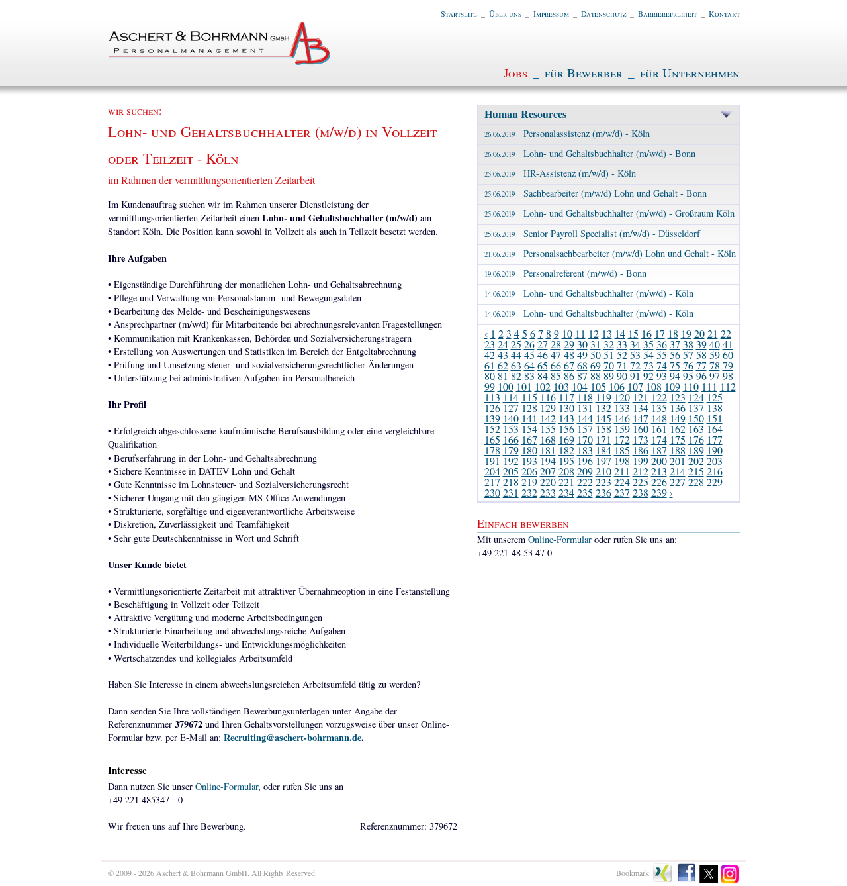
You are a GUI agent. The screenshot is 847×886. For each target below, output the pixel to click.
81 (503, 376)
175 (678, 439)
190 (715, 450)
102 (543, 386)
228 (696, 482)
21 (712, 333)
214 (678, 471)
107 (635, 386)
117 (566, 397)
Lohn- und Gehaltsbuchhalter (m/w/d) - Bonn (589, 153)
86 (569, 376)
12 (593, 333)
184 (603, 450)
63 (516, 365)
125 (715, 397)
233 (548, 492)
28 (556, 344)
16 (646, 333)
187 (659, 450)
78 (714, 365)
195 (566, 461)
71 (622, 365)
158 (603, 429)
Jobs (515, 72)
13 (607, 333)
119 (603, 397)
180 (529, 450)
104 (580, 386)
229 (715, 482)
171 (603, 439)
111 (709, 386)
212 (640, 471)
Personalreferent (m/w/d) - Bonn (565, 273)
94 (675, 376)
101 (524, 386)
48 (569, 355)
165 (492, 439)
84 (542, 376)
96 (701, 376)
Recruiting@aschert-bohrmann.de (292, 737)
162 (678, 429)
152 (492, 429)
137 (696, 408)
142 (548, 418)
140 (511, 418)
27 (542, 344)
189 (696, 450)
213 (659, 471)
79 (728, 365)
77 (701, 365)
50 (595, 355)
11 (580, 333)
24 (503, 344)
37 (675, 344)
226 (659, 482)
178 (492, 450)
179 (511, 450)
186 (640, 450)
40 (714, 344)
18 (673, 333)
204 (492, 471)
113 (492, 397)
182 (566, 450)
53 (635, 355)
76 (688, 365)
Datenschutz (603, 13)
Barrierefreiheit (667, 13)
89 (608, 376)
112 (728, 386)
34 (635, 344)
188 (678, 450)
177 (715, 439)
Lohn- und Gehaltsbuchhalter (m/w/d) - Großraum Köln (609, 213)
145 (603, 418)
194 (548, 461)
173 (640, 439)
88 (595, 376)
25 (516, 344)
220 (548, 482)
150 (696, 418)
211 (622, 471)
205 (511, 471)
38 (688, 344)
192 (511, 461)
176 (696, 439)
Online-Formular (226, 786)
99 (489, 386)
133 (622, 408)
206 (529, 471)
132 (603, 408)
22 (726, 333)
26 (529, 344)
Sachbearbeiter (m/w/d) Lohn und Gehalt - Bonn (595, 193)
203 (715, 461)
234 (566, 492)
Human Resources (525, 113)
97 (714, 376)
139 (492, 418)
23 (489, 344)
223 (603, 482)
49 (582, 355)
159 (622, 429)
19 (686, 333)
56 (675, 355)
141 (529, 418)
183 (585, 450)
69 (595, 365)
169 (566, 439)
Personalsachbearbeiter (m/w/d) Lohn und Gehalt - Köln (610, 253)
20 (699, 333)
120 (622, 397)
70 (608, 365)
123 (678, 397)
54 (648, 355)
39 (701, 344)
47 (556, 355)
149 (678, 418)
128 (529, 408)
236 (603, 492)
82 (516, 376)
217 (492, 482)
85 (556, 376)
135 (659, 408)
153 (511, 429)
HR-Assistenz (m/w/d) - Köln (560, 173)
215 (696, 471)
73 (648, 365)
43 (503, 355)
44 (516, 355)
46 (542, 355)
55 (661, 355)
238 (640, 492)
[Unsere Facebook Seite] (686, 880)
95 (688, 376)
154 (529, 429)
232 (529, 492)
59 (714, 355)
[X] (709, 880)
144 (585, 418)
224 (622, 482)
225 (640, 482)
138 (715, 408)
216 (715, 471)
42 (489, 355)
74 (661, 365)
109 (672, 386)
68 (582, 365)
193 (529, 461)
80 (489, 376)
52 (622, 355)
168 (548, 439)
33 (622, 344)
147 (640, 418)
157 (585, 429)
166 (511, 439)
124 (696, 397)
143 (566, 418)
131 (585, 408)
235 (585, 492)
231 (511, 492)
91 (635, 376)
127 (511, 408)
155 (548, 429)
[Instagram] (730, 880)
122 (659, 397)
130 (566, 408)
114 (511, 397)
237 (622, 492)
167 (529, 439)
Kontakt (724, 13)
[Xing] (663, 880)
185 (622, 450)
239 (659, 492)
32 (608, 344)
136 (678, 408)
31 (595, 344)
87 (582, 376)
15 (633, 333)
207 (548, 471)
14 (620, 333)
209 (585, 471)
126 (492, 408)
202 (696, 461)
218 (511, 482)
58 (701, 355)
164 (715, 429)
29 (569, 344)
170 (585, 439)
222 (585, 482)
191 (492, 461)
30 (582, 344)
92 (648, 376)
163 (696, 429)
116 (548, 397)
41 (728, 344)
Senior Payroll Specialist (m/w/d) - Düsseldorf (592, 233)
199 (640, 461)
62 (503, 365)
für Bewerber (584, 72)
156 (566, 429)
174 (659, 439)
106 (617, 386)
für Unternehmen (690, 72)
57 (688, 355)
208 (566, 471)
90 (622, 376)
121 (640, 397)
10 (567, 333)
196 (585, 461)
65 (542, 365)
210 (603, 471)
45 (529, 355)
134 (640, 408)
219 (529, 482)
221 (566, 482)
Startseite (459, 13)
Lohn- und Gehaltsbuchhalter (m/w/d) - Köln (588, 293)
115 (529, 397)
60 (728, 355)
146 (622, 418)
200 (659, 461)
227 (678, 482)
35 (648, 344)
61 (489, 365)
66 (556, 365)
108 (654, 386)
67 (569, 365)
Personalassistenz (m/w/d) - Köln (567, 133)
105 (598, 386)
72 (635, 365)
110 (691, 386)
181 (548, 450)
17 (659, 333)
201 (678, 461)
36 (661, 344)
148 (659, 418)
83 (529, 376)
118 (585, 397)
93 (661, 376)
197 (603, 461)
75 (675, 365)
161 (659, 429)
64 (529, 365)
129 (548, 408)
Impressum (551, 13)
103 (561, 386)
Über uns (505, 13)
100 (505, 386)
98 (728, 376)
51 (608, 355)
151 (715, 418)
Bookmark (632, 872)
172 (622, 439)
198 (622, 461)
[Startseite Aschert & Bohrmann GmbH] (220, 61)
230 (492, 492)
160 (640, 429)
